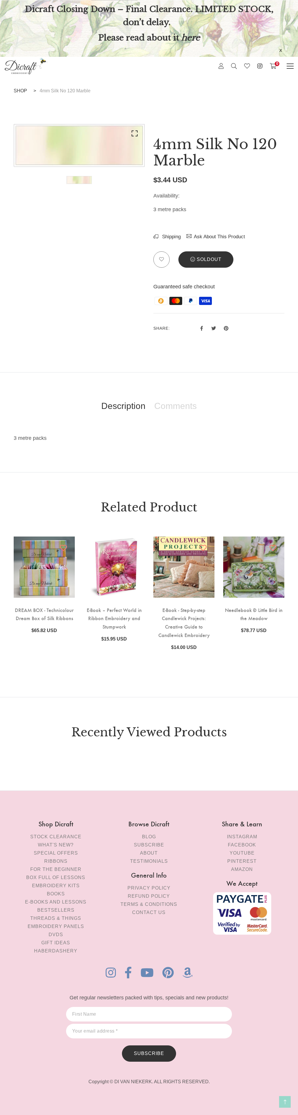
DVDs (56, 934)
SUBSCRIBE (149, 1053)
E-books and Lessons (55, 901)
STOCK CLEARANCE (55, 836)
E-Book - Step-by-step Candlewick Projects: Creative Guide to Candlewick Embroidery (184, 622)
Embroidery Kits (56, 885)
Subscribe (149, 844)
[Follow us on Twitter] (213, 327)
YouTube (242, 853)
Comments (175, 406)
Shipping (171, 236)
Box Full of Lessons (55, 877)
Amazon (242, 869)
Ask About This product (219, 236)
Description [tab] (123, 406)
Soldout (209, 259)
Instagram (242, 836)
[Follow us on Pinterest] (226, 327)
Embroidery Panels (56, 926)
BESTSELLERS (55, 910)
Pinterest (242, 861)
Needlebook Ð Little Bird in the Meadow (254, 614)
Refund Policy (149, 896)
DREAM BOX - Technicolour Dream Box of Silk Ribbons (44, 614)
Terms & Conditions (148, 904)
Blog (149, 836)
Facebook (242, 844)
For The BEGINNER (55, 869)
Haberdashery (55, 950)
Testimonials (149, 861)
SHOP (20, 90)
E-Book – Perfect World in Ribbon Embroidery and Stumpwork (114, 618)
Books (56, 893)
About (149, 853)
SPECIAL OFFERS (56, 853)
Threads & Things (55, 918)
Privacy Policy (149, 887)
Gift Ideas (55, 942)
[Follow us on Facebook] (201, 327)
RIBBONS (56, 861)
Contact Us (149, 912)
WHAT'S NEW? (56, 844)
